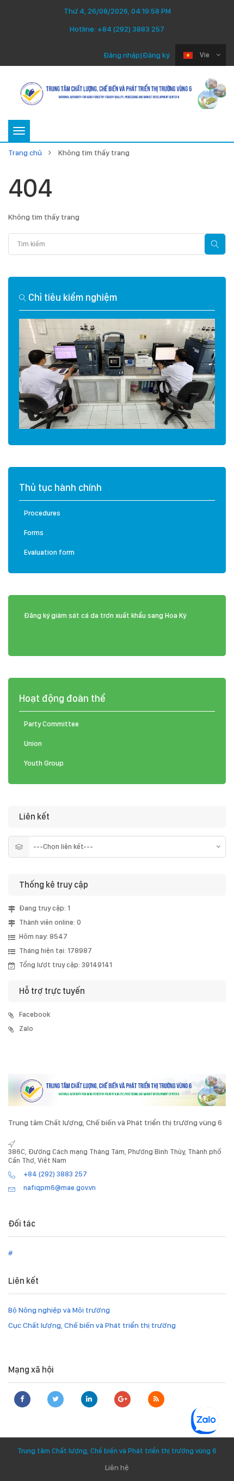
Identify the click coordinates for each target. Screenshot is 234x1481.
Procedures (42, 513)
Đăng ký (156, 55)
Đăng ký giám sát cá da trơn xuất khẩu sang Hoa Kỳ (105, 615)
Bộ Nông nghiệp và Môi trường (59, 1310)
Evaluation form (49, 552)
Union (33, 743)
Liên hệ (117, 1467)
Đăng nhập (121, 55)
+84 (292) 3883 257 (130, 29)
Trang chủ (25, 152)
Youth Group (44, 763)
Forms (34, 533)
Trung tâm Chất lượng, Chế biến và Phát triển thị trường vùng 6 (117, 1451)
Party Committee (51, 724)
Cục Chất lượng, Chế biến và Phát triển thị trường (92, 1325)
